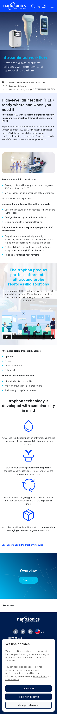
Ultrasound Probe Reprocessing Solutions (26, 82)
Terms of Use (15, 637)
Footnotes (9, 605)
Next (25, 580)
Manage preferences (28, 705)
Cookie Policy (12, 679)
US (42, 631)
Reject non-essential (28, 696)
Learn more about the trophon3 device (22, 545)
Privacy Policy (40, 676)
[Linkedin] (30, 631)
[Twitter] (22, 631)
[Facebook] (15, 631)
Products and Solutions (16, 86)
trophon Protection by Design (19, 89)
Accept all (28, 688)
